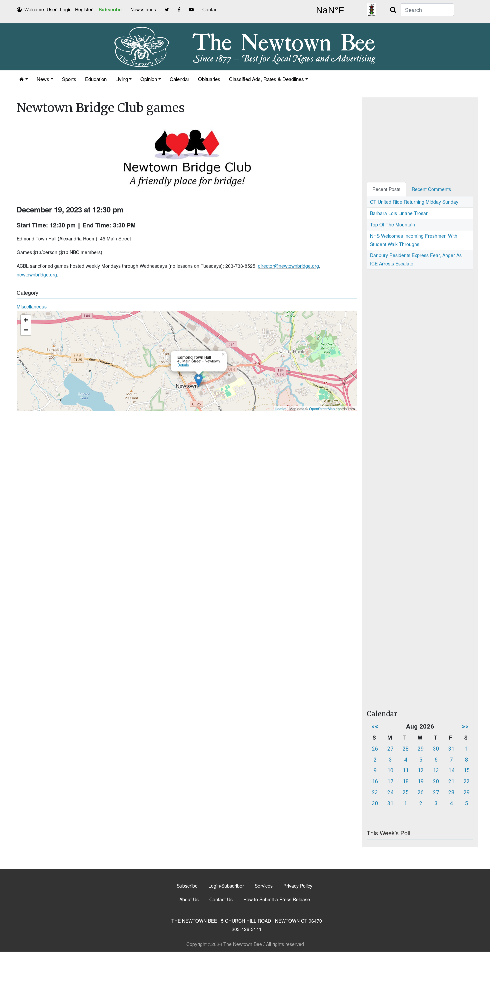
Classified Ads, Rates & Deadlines (266, 78)
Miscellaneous (32, 306)
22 (467, 781)
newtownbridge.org (37, 274)
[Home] (24, 78)
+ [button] (26, 320)
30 (436, 749)
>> (465, 726)
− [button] (26, 330)
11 (406, 770)
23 (375, 792)
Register (84, 9)
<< (374, 726)
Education (96, 78)
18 (406, 781)
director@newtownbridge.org (288, 265)
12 (421, 770)
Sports (69, 78)
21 (451, 781)
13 (436, 770)
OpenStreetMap (322, 408)
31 (451, 749)
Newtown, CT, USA (330, 10)
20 (436, 781)
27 (390, 749)
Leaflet (280, 408)
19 (421, 781)
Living (121, 78)
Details (183, 364)
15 (467, 770)
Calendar (179, 78)
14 (451, 770)
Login (66, 9)
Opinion (148, 78)
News (43, 78)
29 (421, 749)
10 (390, 770)
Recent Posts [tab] (386, 189)
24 (390, 792)
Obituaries (209, 78)
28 (406, 749)
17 (390, 781)
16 (375, 781)
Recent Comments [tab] (431, 189)
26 (375, 749)
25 (406, 792)
